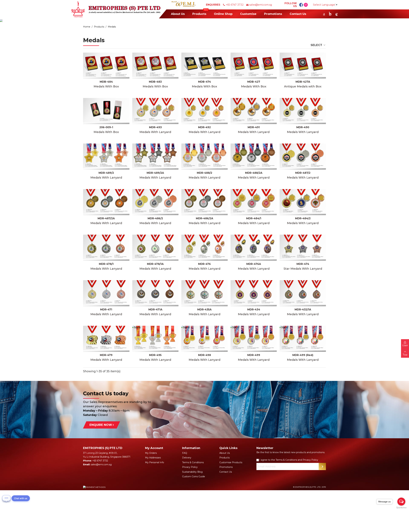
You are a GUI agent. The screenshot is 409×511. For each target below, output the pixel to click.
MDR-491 (254, 127)
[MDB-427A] (303, 66)
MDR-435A (204, 309)
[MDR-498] (204, 339)
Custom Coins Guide (193, 476)
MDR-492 (204, 127)
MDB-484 (106, 81)
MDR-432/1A (303, 309)
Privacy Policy (190, 467)
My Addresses (153, 457)
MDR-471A (155, 309)
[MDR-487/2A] (106, 202)
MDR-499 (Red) (302, 355)
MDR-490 (302, 127)
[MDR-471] (106, 293)
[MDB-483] (155, 66)
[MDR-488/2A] (254, 157)
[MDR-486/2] (155, 202)
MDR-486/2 (155, 218)
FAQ (184, 453)
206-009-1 (106, 127)
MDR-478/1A (155, 263)
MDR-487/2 (302, 172)
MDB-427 (253, 81)
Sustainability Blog (192, 471)
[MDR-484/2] (303, 202)
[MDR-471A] (155, 293)
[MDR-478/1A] (155, 248)
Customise (248, 14)
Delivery (186, 457)
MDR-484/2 (303, 218)
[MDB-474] (204, 66)
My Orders (151, 453)
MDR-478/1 (106, 263)
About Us (178, 14)
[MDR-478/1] (106, 248)
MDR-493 (155, 127)
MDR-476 (204, 263)
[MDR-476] (204, 248)
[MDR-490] (303, 111)
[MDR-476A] (254, 248)
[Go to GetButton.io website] (401, 508)
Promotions (273, 14)
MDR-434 (253, 309)
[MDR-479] (106, 339)
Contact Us (298, 14)
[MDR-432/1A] (303, 293)
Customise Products (230, 462)
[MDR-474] (303, 248)
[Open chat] (6, 498)
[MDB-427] (254, 66)
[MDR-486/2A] (204, 202)
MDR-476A (253, 263)
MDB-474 (204, 81)
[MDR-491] (254, 111)
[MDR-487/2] (303, 157)
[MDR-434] (254, 293)
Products (200, 12)
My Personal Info (154, 462)
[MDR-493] (155, 111)
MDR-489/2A (155, 172)
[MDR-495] (155, 339)
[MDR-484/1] (254, 202)
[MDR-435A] (204, 293)
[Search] (324, 14)
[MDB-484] (106, 66)
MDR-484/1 (253, 218)
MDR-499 (253, 355)
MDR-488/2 (204, 172)
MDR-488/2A (253, 172)
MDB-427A (303, 81)
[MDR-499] (254, 339)
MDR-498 (204, 355)
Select (317, 45)
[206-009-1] (106, 111)
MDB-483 (155, 81)
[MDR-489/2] (106, 157)
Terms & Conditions (193, 462)
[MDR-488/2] (204, 157)
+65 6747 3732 (235, 4)
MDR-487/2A (106, 218)
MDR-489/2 (106, 172)
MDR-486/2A (204, 218)
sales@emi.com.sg (260, 4)
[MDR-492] (204, 111)
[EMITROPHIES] (116, 9)
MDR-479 (106, 355)
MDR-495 (155, 355)
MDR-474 (303, 263)
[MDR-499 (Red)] (303, 339)
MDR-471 (106, 309)
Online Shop (223, 14)
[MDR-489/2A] (155, 157)
